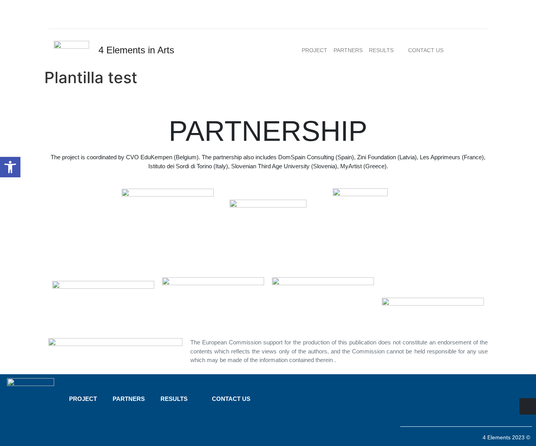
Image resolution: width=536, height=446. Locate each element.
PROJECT (314, 50)
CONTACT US (425, 50)
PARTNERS (348, 50)
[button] (10, 167)
